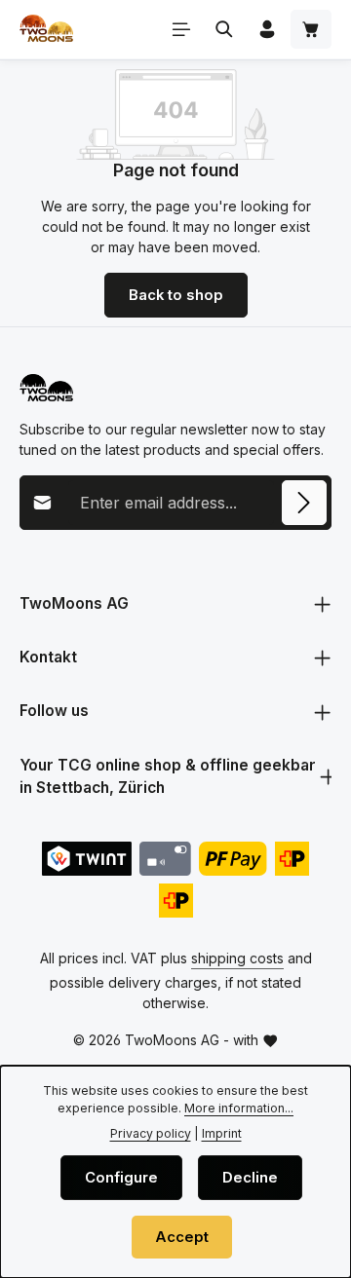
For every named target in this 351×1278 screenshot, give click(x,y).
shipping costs (237, 958)
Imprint (222, 1133)
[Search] (224, 29)
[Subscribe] (304, 502)
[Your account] (267, 29)
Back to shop (176, 295)
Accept (182, 1237)
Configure (121, 1177)
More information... (238, 1108)
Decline (250, 1177)
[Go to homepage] (46, 29)
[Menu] (181, 29)
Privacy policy (150, 1133)
